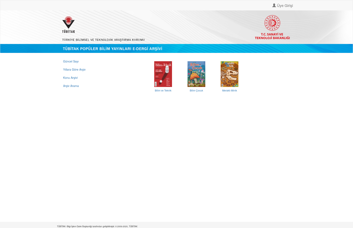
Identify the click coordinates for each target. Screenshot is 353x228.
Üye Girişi (284, 5)
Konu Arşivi (70, 78)
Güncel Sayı (71, 61)
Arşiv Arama (71, 86)
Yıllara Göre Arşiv (74, 69)
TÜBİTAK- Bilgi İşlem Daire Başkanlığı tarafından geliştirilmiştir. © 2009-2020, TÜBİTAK (97, 226)
